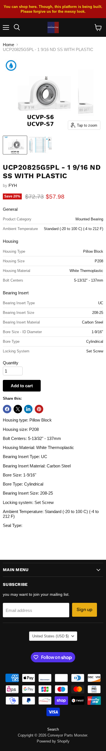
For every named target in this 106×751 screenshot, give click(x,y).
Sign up (84, 609)
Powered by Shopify (53, 741)
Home (8, 44)
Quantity (10, 362)
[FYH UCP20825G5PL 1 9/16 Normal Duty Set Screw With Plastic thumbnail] (15, 145)
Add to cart (22, 385)
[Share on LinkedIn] (28, 409)
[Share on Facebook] (7, 409)
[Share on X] (18, 409)
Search (53, 729)
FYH (12, 185)
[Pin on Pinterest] (39, 409)
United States (50, 636)
